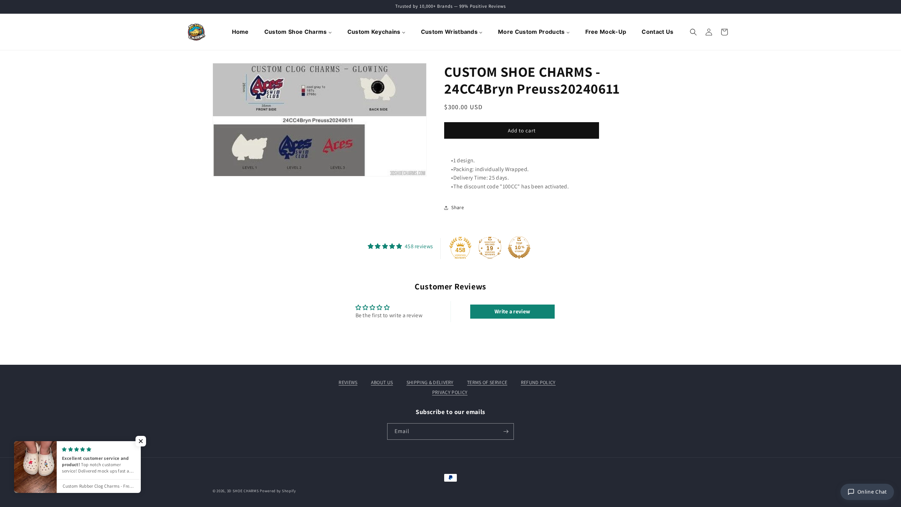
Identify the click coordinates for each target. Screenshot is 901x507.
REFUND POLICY (538, 382)
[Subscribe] (505, 431)
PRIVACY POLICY (449, 392)
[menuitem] (241, 32)
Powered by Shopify (278, 490)
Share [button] (457, 207)
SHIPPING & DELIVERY (430, 382)
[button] (693, 32)
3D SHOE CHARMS (243, 490)
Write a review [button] (512, 311)
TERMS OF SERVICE (487, 382)
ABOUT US (382, 382)
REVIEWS (348, 382)
